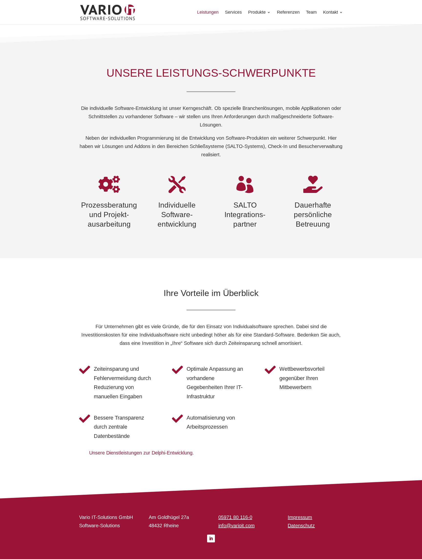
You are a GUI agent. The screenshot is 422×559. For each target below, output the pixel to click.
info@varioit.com (236, 525)
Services (233, 13)
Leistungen (208, 13)
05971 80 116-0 (235, 517)
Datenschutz (301, 525)
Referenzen (288, 13)
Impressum (300, 517)
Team (311, 13)
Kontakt (330, 13)
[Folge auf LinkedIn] (211, 538)
